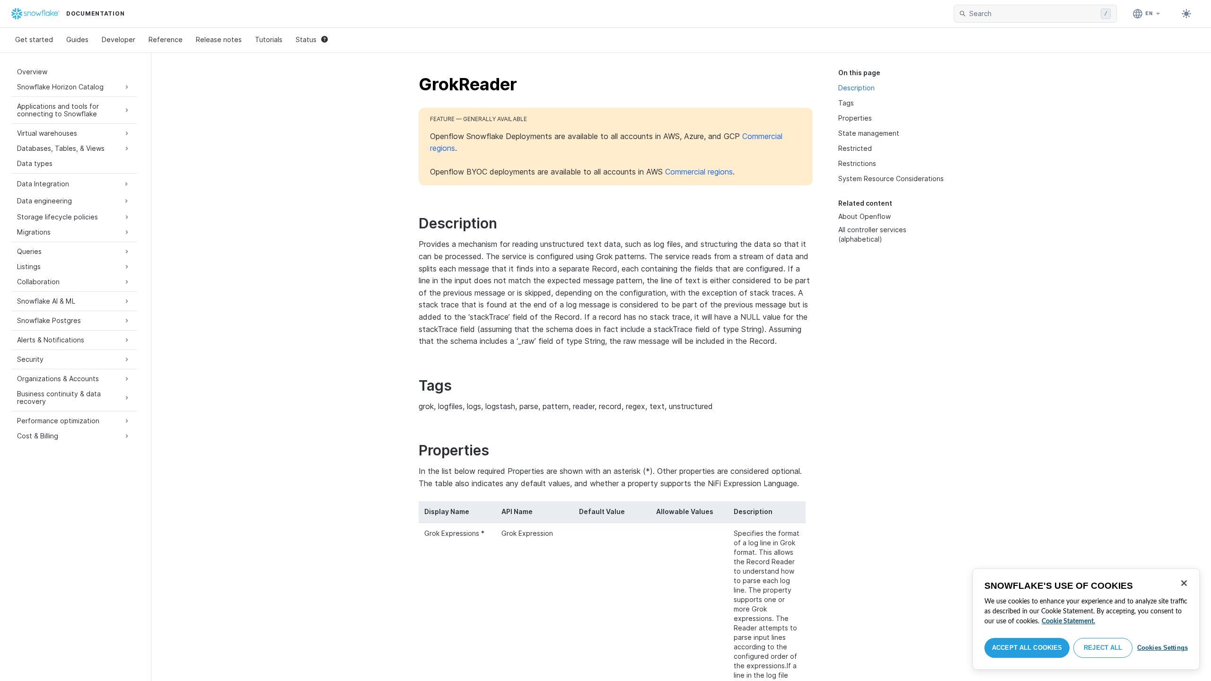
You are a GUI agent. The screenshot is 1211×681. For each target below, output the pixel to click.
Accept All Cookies (1027, 647)
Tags (846, 103)
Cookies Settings (1162, 647)
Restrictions (857, 163)
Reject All (1103, 647)
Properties (855, 118)
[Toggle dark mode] (1186, 13)
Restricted (855, 148)
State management (868, 133)
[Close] (1184, 583)
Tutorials (268, 39)
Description (856, 88)
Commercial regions (699, 171)
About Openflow (864, 216)
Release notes (219, 39)
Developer (118, 39)
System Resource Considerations (891, 179)
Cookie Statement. (1068, 621)
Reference (166, 39)
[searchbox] (1033, 13)
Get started (34, 39)
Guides (77, 39)
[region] (1086, 619)
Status (306, 39)
